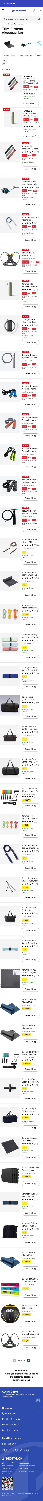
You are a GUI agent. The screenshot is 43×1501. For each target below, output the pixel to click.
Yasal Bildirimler (7, 1468)
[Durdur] (35, 3)
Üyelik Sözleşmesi (7, 1465)
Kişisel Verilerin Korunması (27, 1465)
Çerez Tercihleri (6, 1474)
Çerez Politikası (23, 1468)
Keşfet (12, 3)
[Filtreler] (4, 62)
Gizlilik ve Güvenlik (7, 1471)
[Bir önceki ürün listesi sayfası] (14, 1360)
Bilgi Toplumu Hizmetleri (26, 1471)
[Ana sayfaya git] (19, 10)
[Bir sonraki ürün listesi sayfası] (28, 1360)
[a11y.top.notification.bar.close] (39, 3)
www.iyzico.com (24, 1463)
